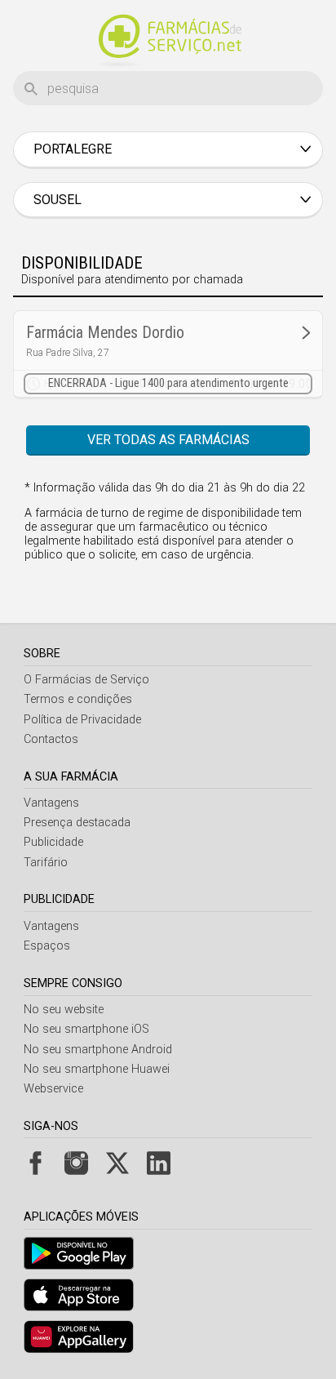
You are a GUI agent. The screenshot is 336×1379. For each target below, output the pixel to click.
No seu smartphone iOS (86, 1029)
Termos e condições (78, 699)
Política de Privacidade (82, 720)
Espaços (47, 946)
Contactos (51, 739)
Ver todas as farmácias (168, 439)
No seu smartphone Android (98, 1049)
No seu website (64, 1009)
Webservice (53, 1089)
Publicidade (53, 842)
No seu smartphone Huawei (97, 1069)
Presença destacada (77, 823)
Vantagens (51, 803)
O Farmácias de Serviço (86, 680)
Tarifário (46, 863)
